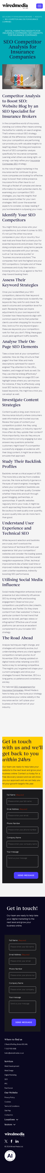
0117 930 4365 (11, 1049)
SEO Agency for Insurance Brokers (17, 17)
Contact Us (8, 1115)
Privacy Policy (9, 1097)
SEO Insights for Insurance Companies (25, 34)
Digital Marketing (10, 1075)
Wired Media (15, 1147)
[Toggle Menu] (40, 6)
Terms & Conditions (11, 1106)
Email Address (17, 809)
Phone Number (13, 823)
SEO (6, 1079)
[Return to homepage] (15, 6)
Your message (13, 852)
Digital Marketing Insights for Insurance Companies (21, 32)
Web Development (11, 1066)
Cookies (7, 1102)
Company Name (14, 838)
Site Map (7, 1111)
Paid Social (8, 1088)
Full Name (15, 795)
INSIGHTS (38, 17)
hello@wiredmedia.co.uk (14, 1053)
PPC (5, 1084)
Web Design (9, 1071)
